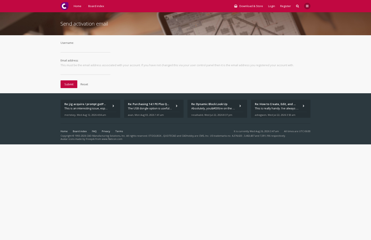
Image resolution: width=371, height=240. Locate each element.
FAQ (94, 131)
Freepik (90, 139)
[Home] (64, 6)
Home (64, 131)
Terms (119, 131)
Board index (80, 131)
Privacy (106, 131)
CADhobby (188, 135)
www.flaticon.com (112, 139)
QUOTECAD (170, 135)
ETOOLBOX (155, 135)
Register (285, 6)
